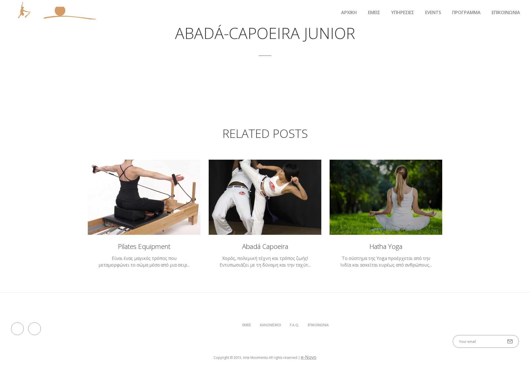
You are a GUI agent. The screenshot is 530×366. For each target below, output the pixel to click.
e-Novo (308, 357)
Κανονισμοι (270, 325)
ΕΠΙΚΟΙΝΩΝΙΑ (506, 12)
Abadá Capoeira (265, 246)
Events (433, 12)
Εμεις (246, 325)
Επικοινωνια (318, 325)
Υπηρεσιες (402, 12)
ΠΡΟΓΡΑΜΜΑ (466, 12)
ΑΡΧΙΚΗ (349, 12)
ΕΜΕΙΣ (374, 12)
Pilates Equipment (144, 246)
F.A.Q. (294, 325)
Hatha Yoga (385, 246)
